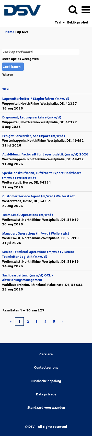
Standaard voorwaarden (46, 407)
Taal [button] (58, 22)
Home (9, 31)
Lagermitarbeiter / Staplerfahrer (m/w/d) (35, 98)
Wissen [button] (7, 74)
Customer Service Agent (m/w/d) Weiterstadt (38, 196)
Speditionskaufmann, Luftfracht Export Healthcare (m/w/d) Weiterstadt (42, 175)
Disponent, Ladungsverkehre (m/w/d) (31, 117)
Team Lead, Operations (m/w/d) (27, 214)
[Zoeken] (72, 9)
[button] (85, 10)
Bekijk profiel (77, 22)
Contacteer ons (46, 367)
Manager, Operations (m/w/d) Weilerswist (35, 233)
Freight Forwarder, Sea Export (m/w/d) (33, 135)
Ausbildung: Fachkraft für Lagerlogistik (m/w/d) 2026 (45, 154)
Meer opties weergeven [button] (20, 58)
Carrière (46, 354)
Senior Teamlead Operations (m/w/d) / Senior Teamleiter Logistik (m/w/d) (38, 254)
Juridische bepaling (46, 381)
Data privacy (46, 394)
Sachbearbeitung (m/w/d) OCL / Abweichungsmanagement (27, 278)
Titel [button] (5, 89)
